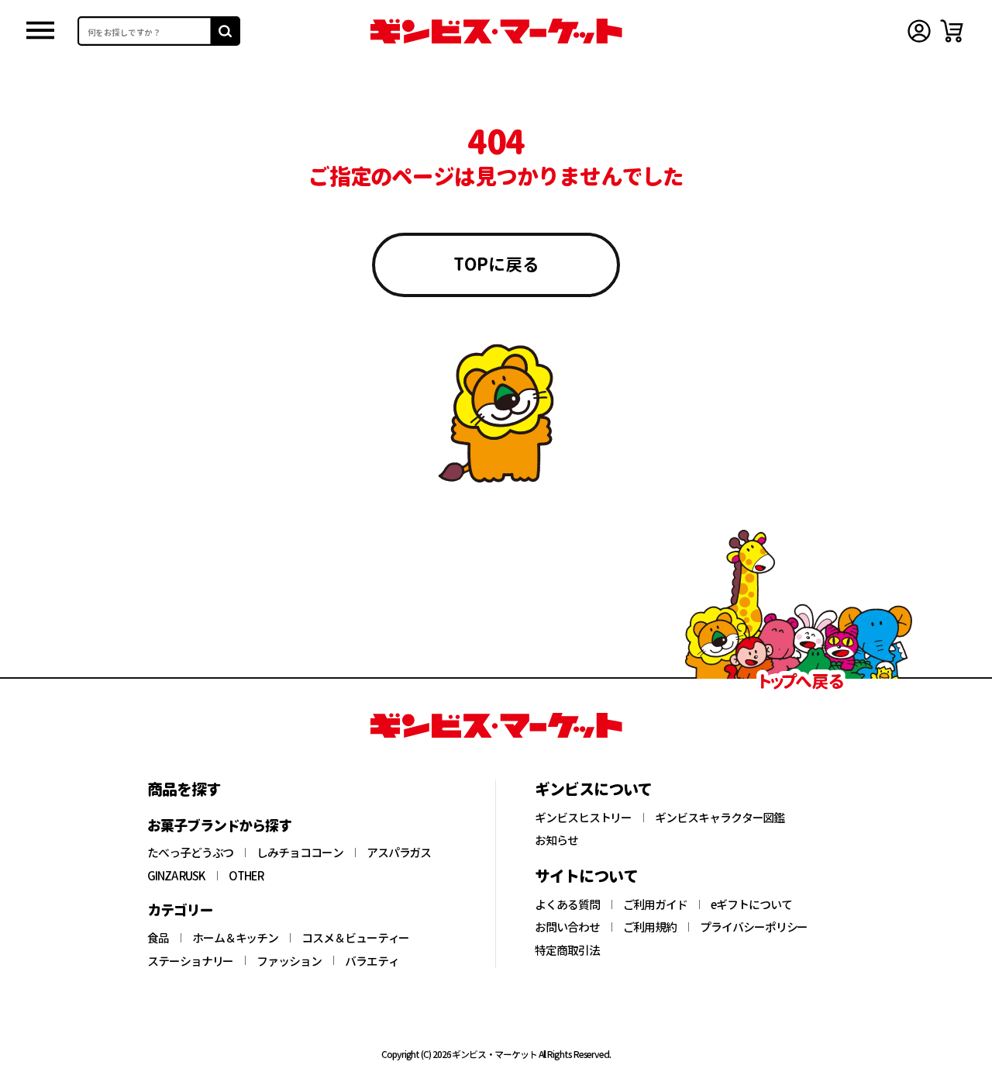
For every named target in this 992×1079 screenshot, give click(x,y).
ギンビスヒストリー (583, 817)
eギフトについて (751, 904)
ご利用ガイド (655, 904)
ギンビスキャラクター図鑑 (719, 817)
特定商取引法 (567, 950)
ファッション (289, 961)
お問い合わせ (567, 927)
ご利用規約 (650, 927)
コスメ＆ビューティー (355, 938)
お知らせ (556, 840)
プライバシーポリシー (754, 927)
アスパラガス (399, 852)
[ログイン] (919, 31)
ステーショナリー (190, 961)
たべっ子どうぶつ (190, 852)
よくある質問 (567, 904)
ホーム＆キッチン (235, 938)
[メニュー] (40, 31)
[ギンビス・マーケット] (496, 31)
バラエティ (372, 961)
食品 (158, 938)
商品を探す (184, 789)
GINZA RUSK (176, 876)
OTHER (246, 876)
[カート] (952, 31)
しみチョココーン (300, 852)
